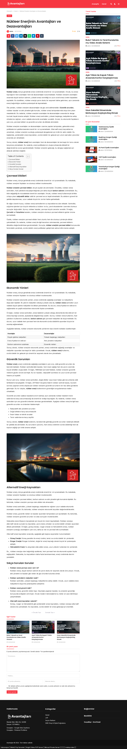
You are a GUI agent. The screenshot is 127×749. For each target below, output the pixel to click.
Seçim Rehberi (50, 720)
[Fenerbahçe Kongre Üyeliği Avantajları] (91, 169)
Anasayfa (95, 4)
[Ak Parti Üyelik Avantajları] (91, 150)
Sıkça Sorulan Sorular (16, 169)
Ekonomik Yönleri (15, 162)
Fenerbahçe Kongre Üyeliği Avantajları (109, 168)
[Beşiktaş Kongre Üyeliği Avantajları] (91, 139)
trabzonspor (5, 747)
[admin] (8, 31)
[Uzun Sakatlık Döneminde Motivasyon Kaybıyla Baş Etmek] (68, 627)
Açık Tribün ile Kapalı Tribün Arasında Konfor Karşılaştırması (42, 637)
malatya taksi (69, 747)
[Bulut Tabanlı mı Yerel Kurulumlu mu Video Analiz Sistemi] (18, 627)
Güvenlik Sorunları (15, 164)
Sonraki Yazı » (50, 612)
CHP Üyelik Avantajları (107, 157)
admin (11, 31)
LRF (46, 718)
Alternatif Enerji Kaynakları (17, 166)
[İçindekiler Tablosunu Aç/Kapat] (27, 156)
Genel (104, 4)
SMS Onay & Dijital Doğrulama (55, 723)
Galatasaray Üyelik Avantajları (106, 128)
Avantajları (10, 743)
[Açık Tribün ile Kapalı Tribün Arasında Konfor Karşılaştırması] (43, 627)
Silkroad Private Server (52, 747)
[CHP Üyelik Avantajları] (91, 159)
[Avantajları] (16, 4)
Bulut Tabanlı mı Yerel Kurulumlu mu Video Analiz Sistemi (16, 637)
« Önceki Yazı (36, 612)
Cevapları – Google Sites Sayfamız (18, 728)
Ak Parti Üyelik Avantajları (109, 148)
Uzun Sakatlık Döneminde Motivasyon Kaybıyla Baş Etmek (66, 637)
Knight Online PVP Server (34, 747)
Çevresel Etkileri (14, 159)
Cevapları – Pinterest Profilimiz (17, 730)
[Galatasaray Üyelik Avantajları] (91, 129)
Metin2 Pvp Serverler (17, 747)
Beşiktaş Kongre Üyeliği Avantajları (108, 138)
